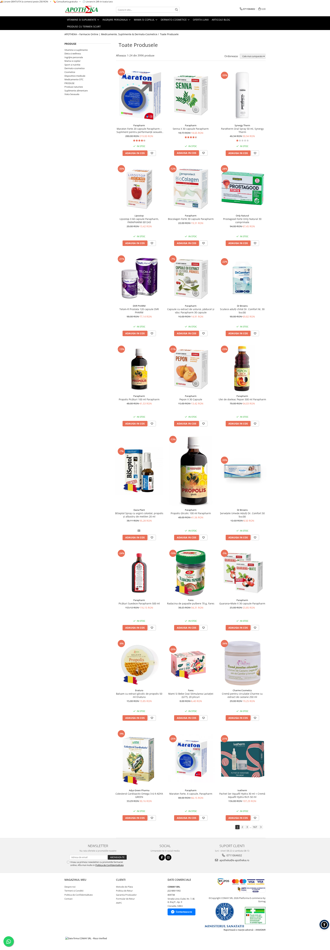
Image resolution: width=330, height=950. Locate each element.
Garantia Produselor (126, 894)
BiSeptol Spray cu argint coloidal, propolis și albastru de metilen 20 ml (139, 515)
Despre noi (69, 886)
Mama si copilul (72, 60)
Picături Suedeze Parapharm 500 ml (139, 603)
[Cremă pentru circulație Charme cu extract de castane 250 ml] (242, 663)
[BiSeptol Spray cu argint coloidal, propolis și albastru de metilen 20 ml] (139, 471)
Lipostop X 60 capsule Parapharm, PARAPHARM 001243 (139, 220)
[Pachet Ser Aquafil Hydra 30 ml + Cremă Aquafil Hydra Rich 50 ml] (242, 758)
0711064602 (234, 855)
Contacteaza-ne (184, 912)
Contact (68, 898)
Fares (191, 600)
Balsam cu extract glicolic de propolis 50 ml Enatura (139, 695)
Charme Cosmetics (242, 690)
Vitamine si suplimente (76, 49)
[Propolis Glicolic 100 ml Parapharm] (191, 471)
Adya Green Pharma (139, 790)
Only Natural (242, 215)
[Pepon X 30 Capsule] (191, 369)
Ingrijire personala (73, 57)
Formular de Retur (125, 898)
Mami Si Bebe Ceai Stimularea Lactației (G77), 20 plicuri (190, 695)
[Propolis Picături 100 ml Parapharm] (139, 369)
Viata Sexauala (71, 94)
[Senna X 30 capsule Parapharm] (191, 95)
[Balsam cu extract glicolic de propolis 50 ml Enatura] (139, 663)
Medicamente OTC (73, 79)
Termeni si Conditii (73, 890)
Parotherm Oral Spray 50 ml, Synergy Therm (242, 130)
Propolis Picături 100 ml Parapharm (139, 399)
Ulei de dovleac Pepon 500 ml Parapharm (242, 399)
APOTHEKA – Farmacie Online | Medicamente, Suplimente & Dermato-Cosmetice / (112, 34)
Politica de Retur (124, 890)
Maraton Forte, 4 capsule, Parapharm (190, 793)
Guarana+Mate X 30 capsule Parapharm (242, 603)
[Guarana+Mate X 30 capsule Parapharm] (242, 573)
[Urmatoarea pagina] (260, 827)
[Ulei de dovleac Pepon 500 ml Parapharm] (242, 369)
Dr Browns (242, 305)
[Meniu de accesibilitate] (324, 924)
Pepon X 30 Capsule (190, 399)
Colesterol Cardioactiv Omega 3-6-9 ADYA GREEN (139, 795)
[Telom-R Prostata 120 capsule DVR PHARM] (139, 279)
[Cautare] (176, 10)
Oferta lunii (201, 19)
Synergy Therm (242, 125)
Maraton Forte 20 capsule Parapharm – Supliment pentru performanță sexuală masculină (139, 130)
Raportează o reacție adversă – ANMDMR (245, 929)
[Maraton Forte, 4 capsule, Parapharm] (191, 758)
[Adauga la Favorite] (152, 153)
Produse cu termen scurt (84, 26)
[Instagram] (168, 857)
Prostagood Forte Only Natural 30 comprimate (242, 220)
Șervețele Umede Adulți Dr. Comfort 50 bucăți (242, 515)
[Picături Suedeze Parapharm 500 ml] (139, 573)
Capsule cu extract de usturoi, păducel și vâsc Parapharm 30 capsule (190, 311)
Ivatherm (242, 790)
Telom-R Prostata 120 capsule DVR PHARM (139, 311)
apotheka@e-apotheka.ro (234, 860)
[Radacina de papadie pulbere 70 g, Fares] (191, 573)
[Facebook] (162, 857)
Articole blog (221, 19)
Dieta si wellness (72, 53)
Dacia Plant (139, 509)
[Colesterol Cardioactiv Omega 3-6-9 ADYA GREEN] (139, 758)
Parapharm (139, 125)
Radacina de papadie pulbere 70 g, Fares (190, 603)
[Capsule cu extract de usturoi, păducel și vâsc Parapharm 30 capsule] (191, 279)
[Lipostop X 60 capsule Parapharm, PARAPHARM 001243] (139, 188)
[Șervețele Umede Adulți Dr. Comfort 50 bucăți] (242, 471)
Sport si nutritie (72, 64)
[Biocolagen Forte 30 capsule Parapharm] (191, 188)
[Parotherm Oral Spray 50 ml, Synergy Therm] (242, 95)
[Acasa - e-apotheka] (81, 10)
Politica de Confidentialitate (109, 865)
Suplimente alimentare (76, 90)
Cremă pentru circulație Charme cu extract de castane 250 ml (242, 695)
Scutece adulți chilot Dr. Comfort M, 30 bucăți (242, 311)
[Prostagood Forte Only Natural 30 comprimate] (242, 188)
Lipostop (139, 215)
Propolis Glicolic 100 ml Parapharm (191, 513)
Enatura (139, 690)
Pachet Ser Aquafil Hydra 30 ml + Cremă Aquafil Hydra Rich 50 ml (242, 795)
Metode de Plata (124, 886)
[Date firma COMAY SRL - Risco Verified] (86, 938)
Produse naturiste (73, 86)
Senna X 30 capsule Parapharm (191, 128)
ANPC (119, 902)
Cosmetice (69, 72)
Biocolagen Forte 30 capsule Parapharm (191, 219)
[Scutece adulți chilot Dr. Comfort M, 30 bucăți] (242, 278)
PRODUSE (69, 83)
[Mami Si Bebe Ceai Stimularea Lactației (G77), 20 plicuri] (191, 663)
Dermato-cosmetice (74, 68)
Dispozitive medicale (74, 75)
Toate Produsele (169, 34)
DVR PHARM (139, 305)
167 (255, 827)
